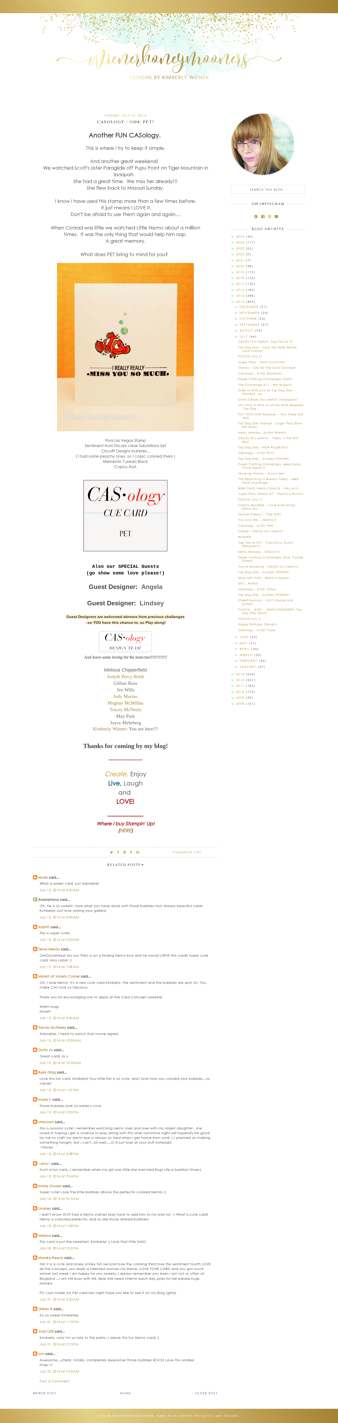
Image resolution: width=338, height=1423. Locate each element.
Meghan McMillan (125, 703)
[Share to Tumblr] (131, 852)
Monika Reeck (50, 1257)
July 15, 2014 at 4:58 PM (59, 1153)
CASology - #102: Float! (257, 630)
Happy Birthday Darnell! (257, 624)
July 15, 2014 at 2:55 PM (59, 1111)
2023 (241, 248)
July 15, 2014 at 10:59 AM (60, 1062)
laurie (43, 877)
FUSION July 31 (250, 356)
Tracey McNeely (126, 709)
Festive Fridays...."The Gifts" (260, 514)
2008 (241, 704)
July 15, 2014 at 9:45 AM (59, 1017)
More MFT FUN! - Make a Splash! (264, 578)
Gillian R (45, 1308)
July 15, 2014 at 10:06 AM (60, 1040)
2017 (241, 284)
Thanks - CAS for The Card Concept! (267, 368)
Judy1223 (46, 1331)
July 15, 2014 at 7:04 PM (59, 1175)
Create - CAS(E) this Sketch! (260, 531)
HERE (125, 830)
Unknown (46, 1121)
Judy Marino (125, 696)
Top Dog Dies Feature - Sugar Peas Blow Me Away (270, 425)
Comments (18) (187, 852)
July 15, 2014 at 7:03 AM (59, 939)
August (247, 330)
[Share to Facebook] (118, 852)
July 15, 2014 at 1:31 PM (59, 1089)
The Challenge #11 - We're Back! (265, 385)
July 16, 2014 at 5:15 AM (59, 1198)
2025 (241, 236)
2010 (241, 692)
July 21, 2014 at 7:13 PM (59, 1344)
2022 (241, 254)
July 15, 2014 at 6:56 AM (59, 916)
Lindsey (152, 603)
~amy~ (44, 1163)
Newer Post (45, 1393)
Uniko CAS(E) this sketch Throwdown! (268, 399)
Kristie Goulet (50, 1185)
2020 (241, 266)
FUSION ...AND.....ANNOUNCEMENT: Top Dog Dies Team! (270, 611)
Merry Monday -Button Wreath (262, 432)
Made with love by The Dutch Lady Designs (198, 1416)
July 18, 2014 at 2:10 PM (59, 1247)
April (245, 649)
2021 (241, 260)
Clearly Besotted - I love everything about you (266, 506)
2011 (241, 686)
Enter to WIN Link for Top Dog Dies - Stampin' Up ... (266, 392)
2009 (241, 697)
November (250, 313)
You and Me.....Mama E (257, 520)
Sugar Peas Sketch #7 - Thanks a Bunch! (271, 494)
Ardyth (44, 926)
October (249, 318)
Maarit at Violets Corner (59, 976)
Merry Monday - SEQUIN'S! (259, 552)
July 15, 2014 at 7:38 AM (59, 966)
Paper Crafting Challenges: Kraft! (265, 379)
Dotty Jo (45, 1049)
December (250, 307)
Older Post (206, 1393)
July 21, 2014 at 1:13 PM (59, 1321)
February (249, 661)
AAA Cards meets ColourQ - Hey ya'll (268, 488)
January (249, 667)
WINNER (244, 537)
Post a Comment (54, 1380)
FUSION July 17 (250, 499)
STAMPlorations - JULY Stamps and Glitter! (265, 602)
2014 (241, 302)
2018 (241, 278)
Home (125, 1393)
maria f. (44, 1099)
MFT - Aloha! (248, 583)
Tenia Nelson (49, 948)
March (247, 655)
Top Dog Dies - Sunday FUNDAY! (264, 459)
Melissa (44, 1235)
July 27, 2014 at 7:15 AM (59, 1371)
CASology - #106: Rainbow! (260, 373)
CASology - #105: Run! (256, 453)
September (250, 325)
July (244, 336)
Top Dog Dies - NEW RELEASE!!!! (263, 447)
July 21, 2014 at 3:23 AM (59, 1299)
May (244, 643)
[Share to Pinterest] (124, 852)
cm (41, 1353)
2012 (241, 680)
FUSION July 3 (249, 619)
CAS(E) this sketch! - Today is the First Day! (268, 439)
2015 (241, 296)
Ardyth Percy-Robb (125, 676)
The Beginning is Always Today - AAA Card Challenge (268, 480)
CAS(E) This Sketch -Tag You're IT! (265, 341)
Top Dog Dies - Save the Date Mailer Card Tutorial (267, 349)
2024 (241, 242)
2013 (241, 674)
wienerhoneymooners (133, 1416)
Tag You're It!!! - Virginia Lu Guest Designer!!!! (265, 544)
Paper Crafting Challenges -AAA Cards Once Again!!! (269, 465)
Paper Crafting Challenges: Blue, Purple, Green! (271, 559)
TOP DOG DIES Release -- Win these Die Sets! (270, 416)
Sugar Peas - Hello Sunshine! (261, 362)
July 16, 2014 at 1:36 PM (59, 1225)
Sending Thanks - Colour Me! (261, 473)
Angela (151, 586)
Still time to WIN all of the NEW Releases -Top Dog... (271, 406)
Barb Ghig (47, 1072)
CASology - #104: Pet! (255, 526)
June (245, 637)
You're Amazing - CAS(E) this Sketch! (268, 566)
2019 (241, 272)
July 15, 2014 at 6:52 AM (59, 889)
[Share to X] (111, 852)
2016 (241, 290)
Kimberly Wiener (109, 728)
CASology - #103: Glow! (257, 589)
